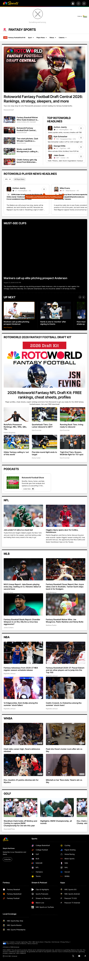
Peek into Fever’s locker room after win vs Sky (64, 750)
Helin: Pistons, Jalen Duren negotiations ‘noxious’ (65, 161)
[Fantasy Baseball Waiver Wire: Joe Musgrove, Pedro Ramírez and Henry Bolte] (65, 604)
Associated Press (9, 829)
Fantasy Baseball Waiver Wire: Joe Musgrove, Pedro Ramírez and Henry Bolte (64, 620)
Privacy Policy (65, 942)
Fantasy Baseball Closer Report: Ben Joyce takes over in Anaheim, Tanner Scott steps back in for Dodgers (65, 586)
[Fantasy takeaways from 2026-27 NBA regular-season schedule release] (23, 653)
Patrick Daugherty (9, 432)
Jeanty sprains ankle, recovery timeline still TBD (65, 132)
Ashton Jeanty (60, 127)
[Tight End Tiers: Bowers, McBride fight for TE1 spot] (72, 442)
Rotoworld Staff (9, 110)
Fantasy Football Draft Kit (14, 37)
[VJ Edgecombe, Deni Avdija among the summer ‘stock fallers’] (23, 688)
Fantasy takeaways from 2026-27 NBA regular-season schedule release (21, 669)
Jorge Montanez (51, 592)
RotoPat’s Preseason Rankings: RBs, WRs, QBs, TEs (15, 426)
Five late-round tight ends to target (44, 453)
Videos (51, 37)
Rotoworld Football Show (33, 477)
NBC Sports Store (38, 942)
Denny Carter (36, 458)
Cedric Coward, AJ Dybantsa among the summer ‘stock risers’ (63, 704)
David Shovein (21, 143)
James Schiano (22, 122)
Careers (12, 942)
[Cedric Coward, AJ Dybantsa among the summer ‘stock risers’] (65, 688)
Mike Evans (65, 188)
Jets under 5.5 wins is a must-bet (18, 530)
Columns (62, 37)
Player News (41, 37)
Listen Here (27, 489)
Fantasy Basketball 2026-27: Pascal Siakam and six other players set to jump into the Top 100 (65, 670)
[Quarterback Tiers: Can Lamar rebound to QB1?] (44, 414)
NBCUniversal (15, 947)
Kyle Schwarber (60, 136)
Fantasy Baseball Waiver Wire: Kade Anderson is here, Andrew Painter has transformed (28, 118)
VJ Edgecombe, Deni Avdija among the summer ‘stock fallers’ (21, 704)
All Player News (19, 179)
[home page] (11, 3)
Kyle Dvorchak (36, 430)
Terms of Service (32, 943)
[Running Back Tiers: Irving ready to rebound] (72, 414)
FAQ (30, 942)
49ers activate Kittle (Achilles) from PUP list (63, 151)
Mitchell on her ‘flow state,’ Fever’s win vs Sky (64, 781)
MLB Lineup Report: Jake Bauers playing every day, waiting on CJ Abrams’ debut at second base (22, 586)
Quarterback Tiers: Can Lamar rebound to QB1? (42, 425)
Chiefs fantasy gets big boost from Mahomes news (27, 161)
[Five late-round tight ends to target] (44, 442)
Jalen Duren (59, 155)
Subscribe (7, 859)
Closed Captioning (21, 942)
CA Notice (23, 943)
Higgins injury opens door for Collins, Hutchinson (62, 531)
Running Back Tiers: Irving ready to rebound (71, 425)
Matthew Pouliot (51, 625)
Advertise (6, 942)
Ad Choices (55, 942)
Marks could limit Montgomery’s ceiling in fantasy (27, 150)
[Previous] (80, 297)
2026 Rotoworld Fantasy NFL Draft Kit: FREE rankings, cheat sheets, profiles (44, 394)
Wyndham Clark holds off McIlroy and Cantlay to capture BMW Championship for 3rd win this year (20, 823)
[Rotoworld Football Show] (13, 482)
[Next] (83, 297)
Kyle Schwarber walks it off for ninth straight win (65, 142)
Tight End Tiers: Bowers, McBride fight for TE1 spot (71, 453)
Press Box (48, 942)
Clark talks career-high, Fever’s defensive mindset (22, 750)
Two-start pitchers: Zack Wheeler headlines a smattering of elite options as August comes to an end (28, 139)
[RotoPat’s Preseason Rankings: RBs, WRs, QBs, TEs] (16, 414)
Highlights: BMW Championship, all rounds (56, 822)
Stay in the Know (9, 848)
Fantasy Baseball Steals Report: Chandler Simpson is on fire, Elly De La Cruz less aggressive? (22, 621)
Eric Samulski (31, 122)
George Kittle (59, 146)
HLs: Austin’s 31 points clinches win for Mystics (21, 781)
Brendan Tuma (8, 592)
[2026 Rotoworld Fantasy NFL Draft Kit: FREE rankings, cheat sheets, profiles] (44, 365)
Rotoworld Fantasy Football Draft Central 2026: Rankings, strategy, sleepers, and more (43, 98)
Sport (30, 37)
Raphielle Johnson (10, 673)
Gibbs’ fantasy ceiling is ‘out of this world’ (16, 453)
